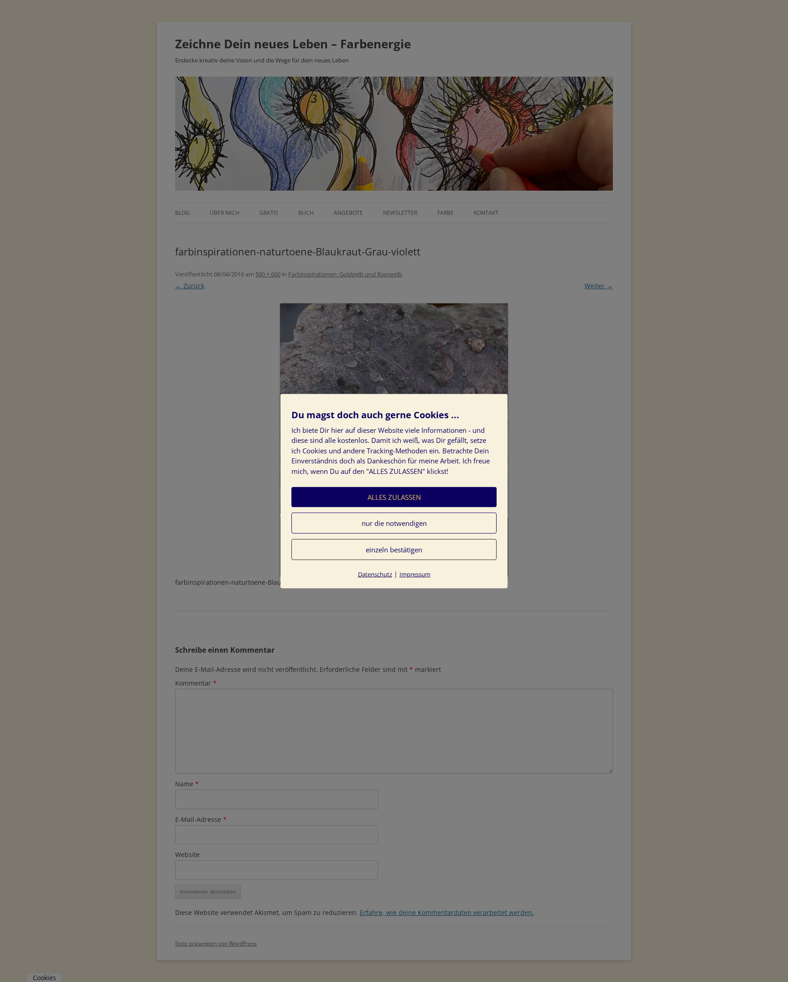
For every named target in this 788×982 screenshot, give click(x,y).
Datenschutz (375, 574)
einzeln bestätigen (394, 549)
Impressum (414, 574)
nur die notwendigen (394, 523)
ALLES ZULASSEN (394, 497)
